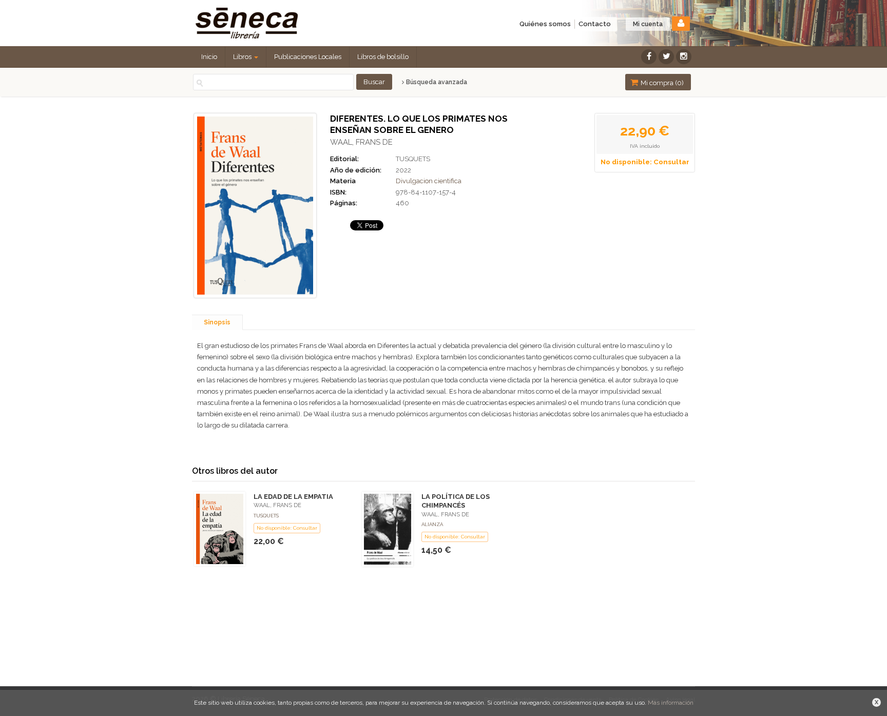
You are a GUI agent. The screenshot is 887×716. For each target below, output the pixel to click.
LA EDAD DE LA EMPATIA (293, 496)
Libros (243, 57)
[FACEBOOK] (649, 56)
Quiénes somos (545, 24)
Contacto (595, 24)
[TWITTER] (666, 56)
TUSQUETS (413, 159)
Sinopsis (217, 322)
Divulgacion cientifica (428, 181)
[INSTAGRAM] (683, 56)
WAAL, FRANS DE (361, 142)
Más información (670, 702)
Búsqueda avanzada (435, 82)
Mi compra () (661, 83)
